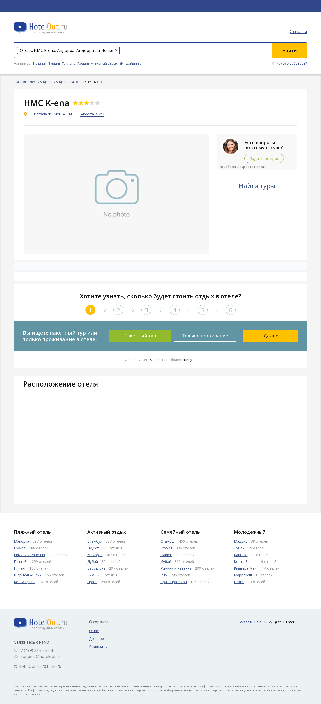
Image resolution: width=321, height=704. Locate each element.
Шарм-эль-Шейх (27, 575)
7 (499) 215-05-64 (37, 650)
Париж (166, 554)
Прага (92, 581)
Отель (32, 82)
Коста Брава (24, 581)
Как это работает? (291, 63)
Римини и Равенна (29, 554)
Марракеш (243, 575)
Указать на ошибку (255, 622)
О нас (94, 630)
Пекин (239, 581)
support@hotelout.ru (41, 656)
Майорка (21, 541)
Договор (96, 638)
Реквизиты (98, 646)
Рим (90, 575)
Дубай (92, 561)
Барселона (96, 568)
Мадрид (240, 541)
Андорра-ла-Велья (70, 82)
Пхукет (20, 548)
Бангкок (241, 554)
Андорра (46, 82)
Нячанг (20, 568)
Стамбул (94, 541)
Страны (298, 31)
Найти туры (257, 185)
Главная (20, 82)
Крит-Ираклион (173, 581)
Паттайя (21, 561)
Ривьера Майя (246, 568)
